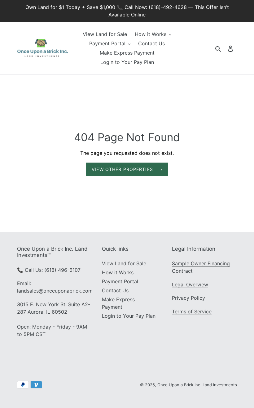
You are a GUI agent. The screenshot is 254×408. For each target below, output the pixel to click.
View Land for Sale (124, 263)
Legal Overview (190, 284)
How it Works (118, 272)
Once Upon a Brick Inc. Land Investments (197, 384)
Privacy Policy (188, 298)
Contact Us (115, 290)
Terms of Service (192, 311)
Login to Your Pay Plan (128, 316)
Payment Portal (120, 281)
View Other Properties (122, 169)
